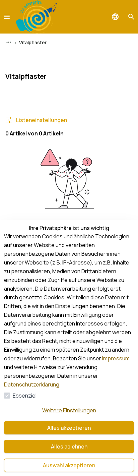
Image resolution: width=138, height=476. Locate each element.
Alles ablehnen (69, 446)
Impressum (116, 358)
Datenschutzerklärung (31, 384)
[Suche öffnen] (131, 16)
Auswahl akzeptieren (69, 465)
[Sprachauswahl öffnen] (115, 16)
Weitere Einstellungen (69, 410)
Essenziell (25, 395)
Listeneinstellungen (41, 120)
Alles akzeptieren (69, 427)
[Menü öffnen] (6, 16)
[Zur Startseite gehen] (36, 17)
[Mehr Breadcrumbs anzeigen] (8, 42)
